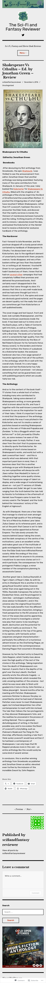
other (19, 274)
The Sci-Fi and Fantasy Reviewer (23, 27)
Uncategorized (8, 85)
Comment (35, 893)
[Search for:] (23, 912)
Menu (22, 53)
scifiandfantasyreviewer (11, 82)
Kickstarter (18, 189)
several (13, 274)
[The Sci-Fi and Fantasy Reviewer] (23, 4)
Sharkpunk (27, 171)
